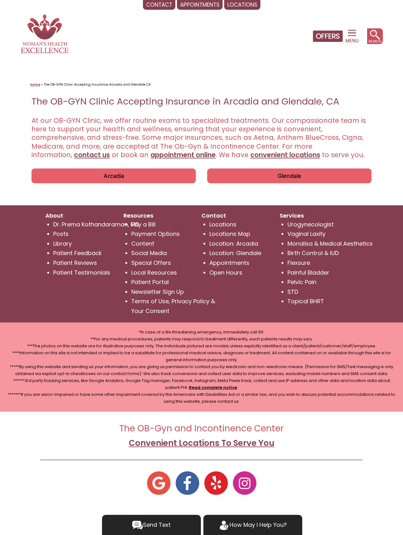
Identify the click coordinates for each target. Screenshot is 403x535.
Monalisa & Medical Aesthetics (330, 244)
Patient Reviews (75, 263)
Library (62, 244)
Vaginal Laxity (306, 234)
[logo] (44, 33)
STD (292, 292)
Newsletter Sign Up (157, 292)
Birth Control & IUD (313, 253)
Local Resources (154, 272)
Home (35, 84)
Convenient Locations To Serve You (202, 443)
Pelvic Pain (301, 282)
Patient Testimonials (81, 272)
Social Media (149, 253)
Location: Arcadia (233, 244)
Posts (61, 234)
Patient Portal (150, 282)
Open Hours (225, 272)
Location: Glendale (235, 253)
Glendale (289, 176)
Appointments (229, 263)
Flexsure (298, 263)
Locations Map (229, 234)
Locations (222, 224)
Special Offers (151, 263)
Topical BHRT (305, 301)
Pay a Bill (143, 224)
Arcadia (114, 176)
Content (142, 244)
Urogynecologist (310, 224)
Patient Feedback (77, 253)
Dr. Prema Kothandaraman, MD (96, 224)
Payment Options (155, 234)
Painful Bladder (308, 272)
